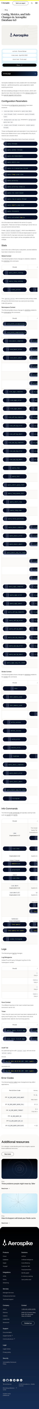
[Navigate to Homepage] (5, 3)
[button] (31, 3)
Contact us (28, 1323)
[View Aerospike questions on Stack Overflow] (11, 1380)
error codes (13, 1082)
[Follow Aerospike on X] (17, 1380)
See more (7, 1154)
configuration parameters (18, 105)
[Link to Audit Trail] (9, 1048)
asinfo (15, 815)
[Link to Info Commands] (19, 808)
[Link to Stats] (8, 245)
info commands (15, 813)
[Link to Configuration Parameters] (29, 101)
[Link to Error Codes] (15, 1077)
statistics (6, 261)
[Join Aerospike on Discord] (4, 1380)
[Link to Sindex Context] (12, 672)
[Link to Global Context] (12, 256)
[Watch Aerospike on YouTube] (14, 1380)
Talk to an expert (20, 3)
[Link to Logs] (8, 949)
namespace (7, 312)
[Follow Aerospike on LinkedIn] (21, 1380)
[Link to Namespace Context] (16, 307)
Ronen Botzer (22, 51)
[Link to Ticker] (6, 1011)
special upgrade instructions (12, 95)
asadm (9, 815)
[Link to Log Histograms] (13, 957)
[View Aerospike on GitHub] (7, 1380)
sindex (6, 677)
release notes (29, 93)
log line (14, 953)
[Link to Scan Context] (11, 1002)
